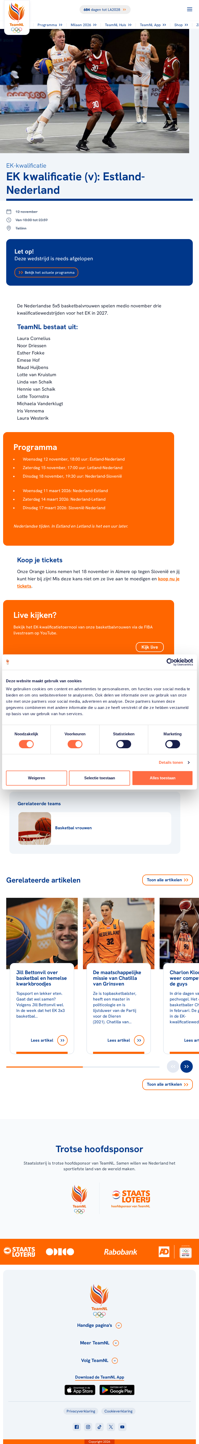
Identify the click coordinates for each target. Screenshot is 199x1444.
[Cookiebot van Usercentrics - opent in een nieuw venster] (170, 662)
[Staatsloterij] (19, 1251)
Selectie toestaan (99, 778)
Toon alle (164, 880)
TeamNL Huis (115, 25)
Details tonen (171, 762)
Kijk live (149, 647)
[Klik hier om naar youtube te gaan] (122, 1427)
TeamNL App (150, 25)
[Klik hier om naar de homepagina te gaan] (17, 17)
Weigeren (36, 778)
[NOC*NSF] (185, 1251)
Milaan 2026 (81, 25)
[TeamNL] (79, 1198)
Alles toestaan (162, 778)
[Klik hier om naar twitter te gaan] (111, 1427)
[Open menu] (189, 9)
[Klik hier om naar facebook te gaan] (77, 1427)
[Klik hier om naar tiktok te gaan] (99, 1427)
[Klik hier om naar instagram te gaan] (88, 1427)
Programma (47, 25)
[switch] (75, 744)
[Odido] (60, 1252)
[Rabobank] (120, 1251)
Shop (178, 25)
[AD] (164, 1252)
